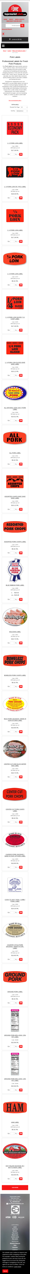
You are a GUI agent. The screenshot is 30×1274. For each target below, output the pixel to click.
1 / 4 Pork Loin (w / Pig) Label (15, 186)
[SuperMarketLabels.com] (15, 10)
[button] (15, 39)
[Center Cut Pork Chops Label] (15, 794)
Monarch (15, 1231)
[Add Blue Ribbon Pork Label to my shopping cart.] (20, 599)
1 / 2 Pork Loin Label (15, 143)
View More (15, 1187)
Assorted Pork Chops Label (15, 541)
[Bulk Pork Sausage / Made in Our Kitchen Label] (15, 704)
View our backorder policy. (15, 100)
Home (4, 50)
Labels (9, 50)
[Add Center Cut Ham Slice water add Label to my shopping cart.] (20, 777)
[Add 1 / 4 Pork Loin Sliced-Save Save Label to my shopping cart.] (20, 375)
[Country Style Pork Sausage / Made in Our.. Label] (15, 930)
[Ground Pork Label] (15, 977)
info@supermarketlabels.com (16, 1203)
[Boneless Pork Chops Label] (15, 660)
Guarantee (15, 1247)
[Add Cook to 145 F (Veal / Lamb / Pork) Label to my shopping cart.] (20, 912)
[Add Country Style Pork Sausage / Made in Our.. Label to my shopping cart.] (20, 959)
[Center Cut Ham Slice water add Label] (15, 749)
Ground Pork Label (15, 991)
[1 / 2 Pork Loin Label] (15, 128)
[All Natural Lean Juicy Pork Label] (15, 393)
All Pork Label (15, 453)
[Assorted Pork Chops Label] (15, 527)
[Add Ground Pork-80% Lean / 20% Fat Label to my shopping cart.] (20, 1046)
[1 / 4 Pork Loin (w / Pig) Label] (15, 172)
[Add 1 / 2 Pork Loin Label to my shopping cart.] (20, 154)
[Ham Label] (15, 1107)
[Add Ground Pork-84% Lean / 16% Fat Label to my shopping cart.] (20, 1090)
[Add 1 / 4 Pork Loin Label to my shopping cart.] (20, 241)
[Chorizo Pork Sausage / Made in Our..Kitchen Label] (15, 839)
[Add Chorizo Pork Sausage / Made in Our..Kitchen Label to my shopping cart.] (20, 867)
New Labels (15, 1238)
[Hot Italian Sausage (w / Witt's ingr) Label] (15, 1151)
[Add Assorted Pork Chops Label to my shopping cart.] (20, 553)
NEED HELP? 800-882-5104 (14, 21)
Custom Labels (15, 1236)
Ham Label (15, 1122)
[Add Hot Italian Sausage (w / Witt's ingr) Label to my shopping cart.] (20, 1178)
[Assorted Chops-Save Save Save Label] (15, 481)
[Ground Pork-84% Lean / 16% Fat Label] (15, 1064)
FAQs (15, 1245)
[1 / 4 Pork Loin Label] (15, 215)
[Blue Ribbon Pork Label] (15, 570)
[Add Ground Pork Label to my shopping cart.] (20, 1003)
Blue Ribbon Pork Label (15, 585)
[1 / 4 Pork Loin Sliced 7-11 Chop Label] (15, 302)
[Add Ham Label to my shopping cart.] (20, 1133)
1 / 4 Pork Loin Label (15, 230)
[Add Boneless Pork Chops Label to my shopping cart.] (20, 686)
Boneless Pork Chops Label (15, 675)
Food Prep (15, 1229)
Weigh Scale (15, 1235)
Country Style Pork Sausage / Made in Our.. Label (15, 946)
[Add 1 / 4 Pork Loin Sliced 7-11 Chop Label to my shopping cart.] (20, 330)
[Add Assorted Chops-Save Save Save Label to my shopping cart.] (20, 509)
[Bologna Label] (15, 617)
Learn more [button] (17, 1266)
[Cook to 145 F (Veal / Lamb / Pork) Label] (15, 885)
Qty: (9, 154)
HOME (5, 19)
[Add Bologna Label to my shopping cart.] (20, 643)
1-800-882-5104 (16, 1201)
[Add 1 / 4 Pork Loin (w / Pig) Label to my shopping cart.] (20, 197)
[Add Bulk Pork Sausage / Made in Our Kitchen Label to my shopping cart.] (20, 731)
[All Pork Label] (15, 438)
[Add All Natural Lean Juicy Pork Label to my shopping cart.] (20, 420)
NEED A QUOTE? (19, 19)
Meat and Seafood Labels (19, 50)
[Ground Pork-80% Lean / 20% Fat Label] (15, 1020)
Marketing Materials (15, 1243)
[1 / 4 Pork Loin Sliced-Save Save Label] (15, 348)
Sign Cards (15, 1233)
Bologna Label (15, 632)
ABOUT (11, 19)
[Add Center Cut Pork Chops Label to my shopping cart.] (20, 822)
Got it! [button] (5, 1271)
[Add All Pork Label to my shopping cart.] (20, 464)
